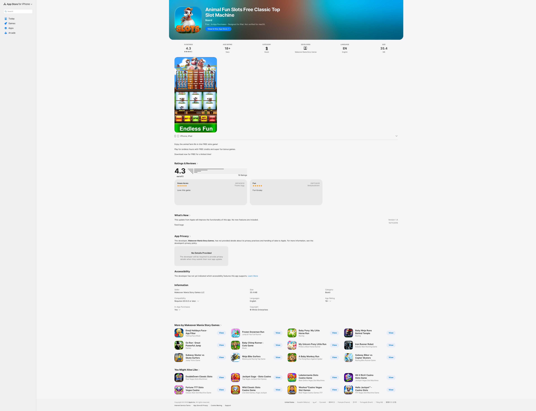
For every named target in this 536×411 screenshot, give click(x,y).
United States (289, 402)
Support (228, 405)
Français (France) (344, 402)
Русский (323, 402)
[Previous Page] (172, 345)
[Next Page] (401, 345)
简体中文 (332, 402)
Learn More (253, 276)
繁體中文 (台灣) (391, 402)
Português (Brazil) (366, 402)
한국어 (355, 402)
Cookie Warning (216, 405)
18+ (326, 301)
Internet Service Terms (182, 405)
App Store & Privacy (200, 405)
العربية (315, 402)
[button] (18, 19)
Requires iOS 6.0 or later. (185, 301)
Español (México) (303, 402)
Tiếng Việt (379, 402)
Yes (176, 310)
